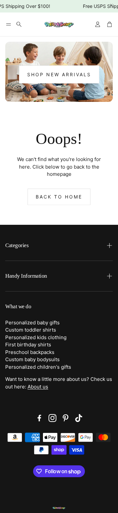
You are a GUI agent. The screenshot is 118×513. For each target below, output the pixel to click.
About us (38, 387)
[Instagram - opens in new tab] (52, 418)
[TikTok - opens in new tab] (79, 418)
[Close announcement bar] (111, 5)
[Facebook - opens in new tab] (39, 418)
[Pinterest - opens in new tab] (65, 418)
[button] (8, 24)
